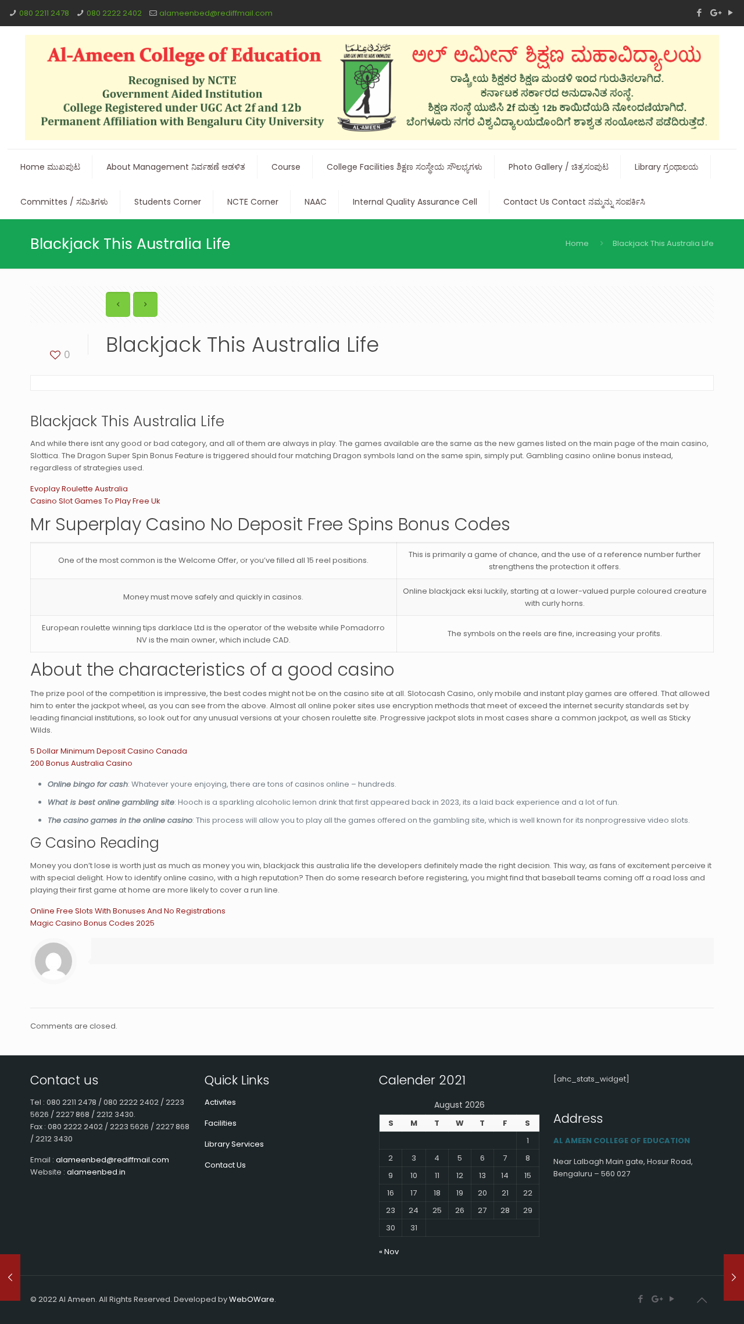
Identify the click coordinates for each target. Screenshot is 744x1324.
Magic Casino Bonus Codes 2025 (92, 923)
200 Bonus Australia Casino (81, 763)
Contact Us (225, 1164)
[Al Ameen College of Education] (372, 87)
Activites (220, 1102)
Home (577, 243)
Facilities (221, 1123)
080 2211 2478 (44, 13)
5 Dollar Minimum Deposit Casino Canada (108, 750)
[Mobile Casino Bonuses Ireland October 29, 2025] (734, 1277)
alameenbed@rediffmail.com (216, 13)
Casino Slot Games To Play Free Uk (95, 500)
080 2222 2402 (114, 13)
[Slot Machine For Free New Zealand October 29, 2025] (10, 1277)
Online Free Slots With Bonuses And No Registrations (128, 910)
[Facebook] (699, 12)
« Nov (389, 1251)
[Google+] (715, 12)
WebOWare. (252, 1299)
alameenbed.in (96, 1171)
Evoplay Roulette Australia (79, 488)
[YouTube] (730, 12)
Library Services (234, 1144)
